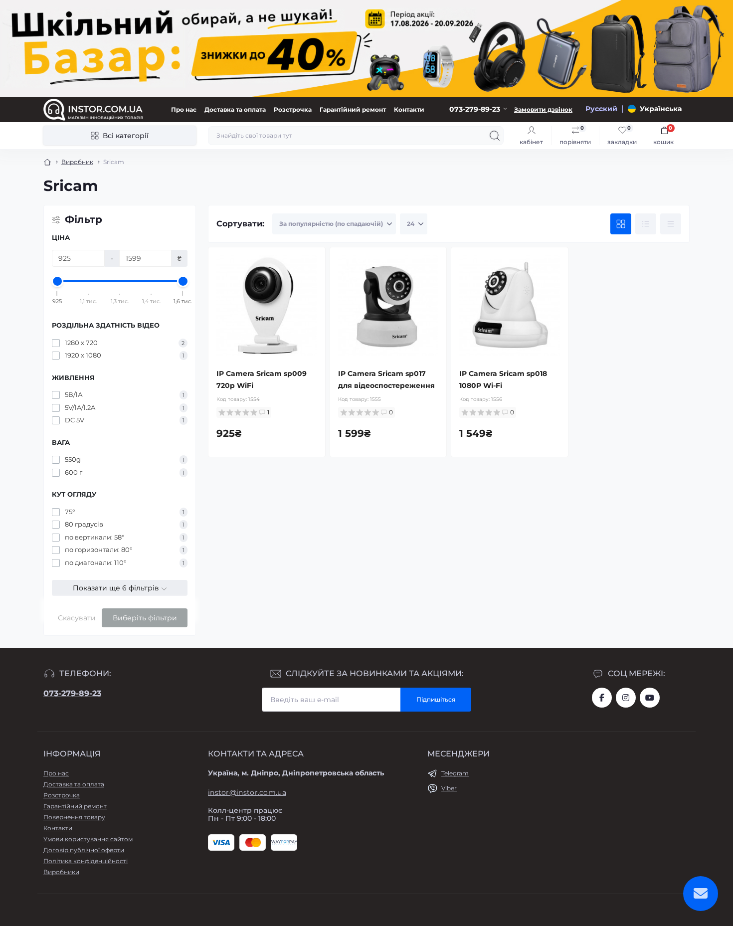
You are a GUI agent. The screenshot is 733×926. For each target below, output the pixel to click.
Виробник (77, 162)
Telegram (455, 773)
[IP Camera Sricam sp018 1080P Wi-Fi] (509, 305)
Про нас (183, 109)
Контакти (409, 109)
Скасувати (77, 617)
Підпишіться (435, 699)
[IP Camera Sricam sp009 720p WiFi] (266, 305)
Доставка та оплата (235, 109)
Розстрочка (293, 109)
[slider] (57, 281)
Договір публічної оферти (83, 850)
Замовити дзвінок (543, 109)
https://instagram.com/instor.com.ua (626, 698)
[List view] (645, 223)
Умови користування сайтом (88, 839)
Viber (449, 788)
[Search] (495, 135)
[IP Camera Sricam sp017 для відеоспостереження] (388, 305)
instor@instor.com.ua (247, 792)
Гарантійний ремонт (353, 109)
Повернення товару (74, 817)
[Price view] (670, 223)
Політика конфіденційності (85, 861)
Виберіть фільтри (145, 617)
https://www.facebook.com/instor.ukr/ (602, 698)
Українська (661, 108)
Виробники (61, 872)
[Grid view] (620, 223)
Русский (601, 108)
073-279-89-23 (72, 693)
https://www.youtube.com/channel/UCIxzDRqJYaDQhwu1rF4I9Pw (650, 698)
